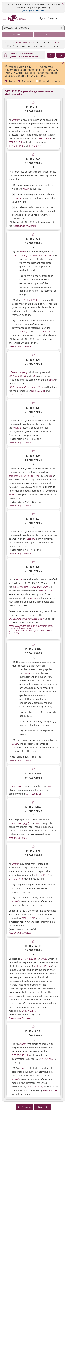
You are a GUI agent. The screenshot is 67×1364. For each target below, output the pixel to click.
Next (40, 1107)
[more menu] (63, 18)
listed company (19, 372)
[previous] (51, 55)
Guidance (27, 81)
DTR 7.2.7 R (15, 142)
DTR (42, 42)
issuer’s (34, 598)
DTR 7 (55, 42)
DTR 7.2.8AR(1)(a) (19, 838)
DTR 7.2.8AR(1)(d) (19, 823)
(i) (50, 475)
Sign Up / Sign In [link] (48, 18)
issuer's (17, 428)
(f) (37, 475)
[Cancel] (63, 63)
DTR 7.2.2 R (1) (20, 255)
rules (52, 380)
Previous (26, 1107)
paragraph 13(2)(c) (19, 475)
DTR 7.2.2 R (45, 138)
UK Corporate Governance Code (26, 387)
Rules (12, 81)
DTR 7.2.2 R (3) (32, 300)
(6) (33, 376)
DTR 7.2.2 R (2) (42, 255)
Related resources (50, 81)
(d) (32, 475)
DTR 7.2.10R (46, 1059)
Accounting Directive (24, 226)
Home (7, 42)
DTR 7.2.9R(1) (20, 1055)
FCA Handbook (25, 42)
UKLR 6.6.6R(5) (17, 376)
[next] (60, 55)
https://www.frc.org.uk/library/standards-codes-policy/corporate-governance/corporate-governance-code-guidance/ (31, 629)
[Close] (63, 4)
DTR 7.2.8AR (16, 146)
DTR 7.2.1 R (42, 875)
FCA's (19, 579)
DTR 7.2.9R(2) (35, 1086)
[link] (17, 18)
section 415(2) (42, 966)
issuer (15, 120)
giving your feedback (33, 10)
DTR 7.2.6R (28, 918)
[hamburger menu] (4, 18)
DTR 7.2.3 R (15, 394)
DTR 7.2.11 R (28, 958)
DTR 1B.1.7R (33, 793)
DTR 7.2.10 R (36, 146)
